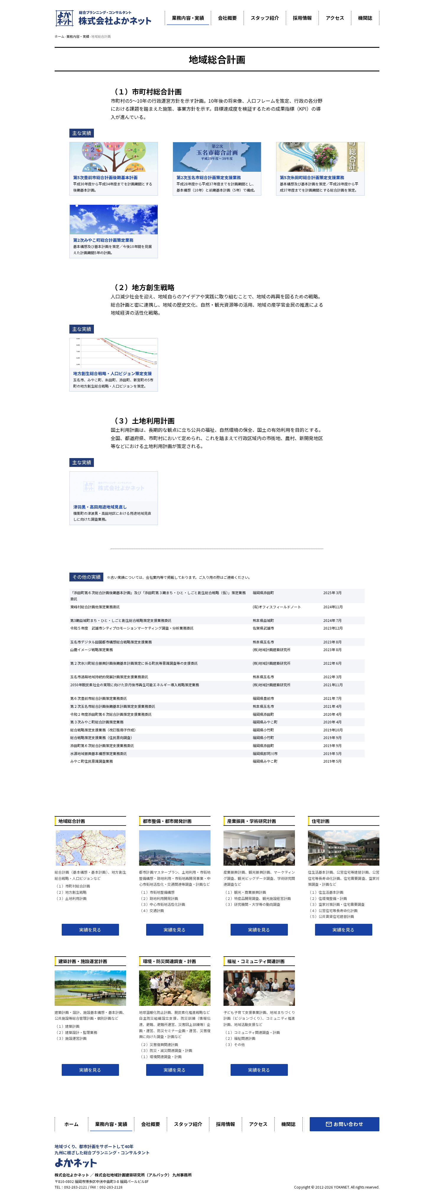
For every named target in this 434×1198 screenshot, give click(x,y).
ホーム (59, 36)
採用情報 (302, 17)
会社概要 (227, 17)
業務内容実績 (188, 17)
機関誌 (365, 17)
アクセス (335, 17)
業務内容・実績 (77, 36)
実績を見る (90, 929)
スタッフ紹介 (265, 17)
